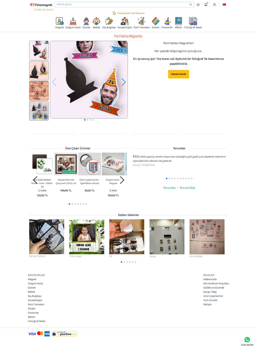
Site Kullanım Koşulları (216, 284)
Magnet (32, 279)
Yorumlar (169, 187)
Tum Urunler (210, 300)
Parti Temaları (36, 305)
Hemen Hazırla (178, 74)
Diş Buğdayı (35, 296)
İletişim (207, 305)
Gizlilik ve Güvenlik (213, 288)
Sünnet (32, 288)
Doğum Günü (35, 284)
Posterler (33, 313)
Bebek (31, 292)
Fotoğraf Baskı (36, 321)
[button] (224, 4)
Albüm (31, 317)
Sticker (32, 309)
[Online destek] (247, 339)
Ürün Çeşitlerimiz (213, 296)
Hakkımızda (210, 279)
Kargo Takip (210, 292)
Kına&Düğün (35, 300)
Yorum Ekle (187, 187)
